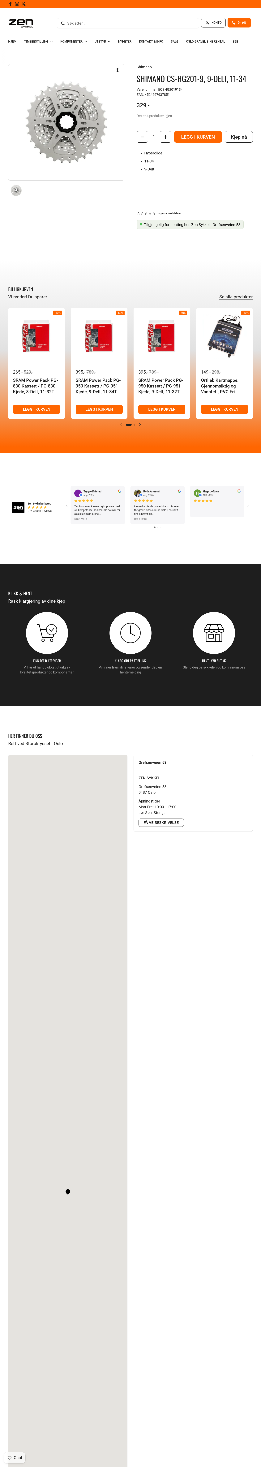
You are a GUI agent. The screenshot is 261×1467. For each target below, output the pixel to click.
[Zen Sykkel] (21, 23)
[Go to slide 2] (157, 527)
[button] (239, 22)
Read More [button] (80, 518)
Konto (217, 22)
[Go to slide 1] (155, 527)
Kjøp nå (239, 137)
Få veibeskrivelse (161, 822)
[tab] (193, 762)
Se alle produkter (236, 296)
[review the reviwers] (119, 491)
